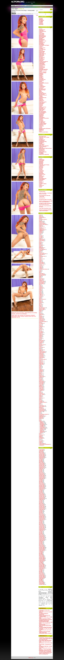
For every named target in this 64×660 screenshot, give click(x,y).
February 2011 (41, 535)
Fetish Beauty (43, 635)
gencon (40, 305)
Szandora (40, 182)
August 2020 (41, 450)
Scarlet (40, 392)
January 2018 (41, 464)
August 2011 (41, 530)
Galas (40, 297)
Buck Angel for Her (42, 136)
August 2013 (41, 509)
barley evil (46, 590)
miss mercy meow (42, 359)
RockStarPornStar (42, 108)
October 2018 (41, 456)
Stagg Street (41, 115)
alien (40, 218)
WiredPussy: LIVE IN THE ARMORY (45, 649)
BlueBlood (41, 19)
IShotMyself (41, 76)
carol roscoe (41, 258)
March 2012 (41, 524)
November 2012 (41, 517)
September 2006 (42, 577)
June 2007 (41, 570)
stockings (41, 401)
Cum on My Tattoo (42, 49)
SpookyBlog (41, 114)
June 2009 (41, 552)
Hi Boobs (40, 143)
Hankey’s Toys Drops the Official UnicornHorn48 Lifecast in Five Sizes (45, 619)
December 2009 (41, 547)
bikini (40, 246)
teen (40, 413)
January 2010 (41, 546)
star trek (40, 400)
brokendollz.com (42, 256)
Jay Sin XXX (41, 78)
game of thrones (42, 299)
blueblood (50, 591)
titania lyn (41, 418)
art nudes (40, 237)
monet (40, 360)
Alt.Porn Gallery (20, 5)
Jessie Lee (41, 334)
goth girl (40, 313)
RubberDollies (42, 431)
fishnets (40, 293)
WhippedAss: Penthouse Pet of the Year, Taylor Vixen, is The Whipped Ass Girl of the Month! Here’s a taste (45, 651)
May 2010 (40, 543)
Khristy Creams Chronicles (44, 145)
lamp (40, 346)
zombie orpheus (42, 443)
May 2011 (40, 532)
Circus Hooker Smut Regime (44, 45)
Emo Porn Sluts (42, 57)
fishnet (40, 292)
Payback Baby (41, 100)
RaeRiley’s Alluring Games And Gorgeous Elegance (44, 616)
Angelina (40, 228)
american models (42, 223)
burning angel (28, 315)
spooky (51, 602)
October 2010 (41, 538)
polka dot (40, 377)
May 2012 (40, 522)
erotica (40, 286)
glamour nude (41, 308)
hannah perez (41, 319)
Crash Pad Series (42, 47)
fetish (40, 291)
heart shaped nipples (42, 321)
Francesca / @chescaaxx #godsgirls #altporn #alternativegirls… (45, 210)
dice (40, 277)
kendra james (41, 340)
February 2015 (41, 494)
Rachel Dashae (41, 381)
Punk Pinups (41, 103)
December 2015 (41, 485)
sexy (35, 316)
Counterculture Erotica (43, 269)
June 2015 (41, 490)
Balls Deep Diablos (42, 36)
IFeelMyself (41, 73)
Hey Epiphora (41, 142)
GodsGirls (41, 22)
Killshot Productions (42, 146)
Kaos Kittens (41, 82)
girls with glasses (42, 307)
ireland (40, 328)
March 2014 (41, 503)
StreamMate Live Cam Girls (44, 118)
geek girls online (42, 596)
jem (39, 330)
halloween (41, 316)
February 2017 (41, 473)
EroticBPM (41, 58)
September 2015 (42, 488)
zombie (40, 442)
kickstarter (41, 342)
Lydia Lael (41, 353)
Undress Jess (41, 185)
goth (47, 598)
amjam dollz (41, 226)
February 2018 (41, 463)
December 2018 (41, 454)
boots (40, 251)
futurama (40, 296)
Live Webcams (29, 5)
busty (40, 257)
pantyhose (41, 370)
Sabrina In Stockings (42, 151)
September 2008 (42, 560)
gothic (51, 598)
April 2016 (41, 482)
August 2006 (41, 578)
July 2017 (40, 469)
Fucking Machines (42, 62)
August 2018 (41, 458)
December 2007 (41, 565)
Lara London (41, 347)
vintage (40, 435)
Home (13, 5)
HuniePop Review (42, 191)
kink (40, 343)
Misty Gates (41, 92)
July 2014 (40, 500)
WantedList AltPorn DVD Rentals (44, 128)
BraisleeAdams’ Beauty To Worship (45, 633)
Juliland (40, 81)
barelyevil (43, 590)
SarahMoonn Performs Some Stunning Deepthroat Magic (44, 621)
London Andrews (42, 352)
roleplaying (41, 390)
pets (40, 372)
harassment (41, 320)
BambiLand (41, 161)
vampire (40, 433)
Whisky (40, 436)
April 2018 (41, 461)
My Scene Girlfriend (42, 93)
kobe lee (40, 345)
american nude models (43, 224)
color (40, 264)
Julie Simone (41, 80)
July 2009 (40, 551)
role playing (41, 389)
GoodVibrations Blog (42, 141)
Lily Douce (41, 171)
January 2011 (41, 536)
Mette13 (40, 91)
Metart (40, 90)
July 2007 (40, 569)
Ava (39, 241)
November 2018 (41, 455)
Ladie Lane (41, 147)
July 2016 (40, 479)
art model (40, 235)
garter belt (41, 302)
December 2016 (41, 475)
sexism (40, 395)
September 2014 (42, 498)
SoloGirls (41, 432)
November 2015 (41, 486)
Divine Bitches (41, 55)
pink (40, 373)
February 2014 (41, 504)
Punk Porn (41, 104)
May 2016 (40, 481)
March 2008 (41, 563)
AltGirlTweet (41, 30)
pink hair (40, 374)
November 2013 (41, 507)
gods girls (49, 597)
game (40, 298)
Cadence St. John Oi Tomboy (44, 137)
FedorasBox (41, 60)
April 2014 (41, 502)
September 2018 (42, 457)
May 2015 (40, 491)
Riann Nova (41, 386)
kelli (40, 339)
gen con (40, 304)
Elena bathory (41, 283)
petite (30, 316)
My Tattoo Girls (41, 94)
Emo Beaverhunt (42, 139)
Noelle (40, 366)
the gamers (41, 415)
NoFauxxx (41, 98)
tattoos (40, 411)
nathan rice (41, 364)
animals (40, 231)
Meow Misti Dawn (42, 174)
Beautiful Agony (42, 39)
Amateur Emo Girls (42, 31)
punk (51, 601)
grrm (40, 315)
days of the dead (42, 274)
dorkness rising (42, 281)
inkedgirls (40, 601)
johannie (40, 336)
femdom (40, 290)
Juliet (40, 337)
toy (39, 419)
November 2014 (41, 496)
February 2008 (41, 564)
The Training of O (42, 121)
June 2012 (41, 521)
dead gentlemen (42, 275)
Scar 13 (40, 181)
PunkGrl (40, 106)
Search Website (51, 9)
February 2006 (41, 582)
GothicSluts (41, 23)
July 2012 (40, 520)
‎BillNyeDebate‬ (41, 247)
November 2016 (41, 476)
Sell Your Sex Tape (42, 111)
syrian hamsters (42, 406)
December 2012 (41, 516)
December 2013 (41, 506)
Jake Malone (41, 77)
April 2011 (41, 533)
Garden (40, 301)
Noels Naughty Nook (42, 97)
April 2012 (41, 523)
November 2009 (41, 548)
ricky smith (41, 387)
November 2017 (41, 465)
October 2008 (41, 559)
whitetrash (41, 437)
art (39, 234)
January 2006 (41, 583)
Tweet (37, 15)
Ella (39, 284)
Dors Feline (41, 167)
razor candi (41, 384)
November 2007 (41, 566)
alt (39, 220)
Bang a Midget (41, 37)
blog (49, 590)
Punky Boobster (42, 179)
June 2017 (41, 470)
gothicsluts (40, 599)
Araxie (40, 233)
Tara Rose (41, 408)
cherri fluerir (41, 263)
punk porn (43, 602)
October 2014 (41, 497)
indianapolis (41, 326)
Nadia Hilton (41, 362)
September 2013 (42, 508)
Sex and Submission (42, 112)
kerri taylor (41, 341)
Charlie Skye (41, 262)
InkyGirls (40, 75)
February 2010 (41, 545)
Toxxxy (40, 184)
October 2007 (41, 567)
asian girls (21, 315)
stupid (40, 403)
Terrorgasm (41, 120)
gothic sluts (41, 314)
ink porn (43, 601)
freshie (40, 295)
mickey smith (41, 357)
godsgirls (41, 597)
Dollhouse (41, 280)
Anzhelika (41, 232)
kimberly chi (26, 316)
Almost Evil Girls (42, 29)
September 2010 (42, 539)
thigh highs (41, 416)
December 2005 (41, 584)
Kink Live (40, 84)
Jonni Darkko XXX (42, 79)
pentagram (41, 371)
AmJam (40, 225)
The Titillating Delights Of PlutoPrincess (43, 614)
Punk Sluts (41, 105)
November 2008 (41, 558)
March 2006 (41, 581)
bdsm (40, 244)
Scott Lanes (41, 110)
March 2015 (41, 493)
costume (40, 268)
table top (40, 407)
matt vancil (41, 356)
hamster (40, 317)
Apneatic (40, 158)
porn (40, 378)
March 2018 (41, 462)
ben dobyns (41, 245)
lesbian (40, 350)
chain (40, 259)
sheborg (40, 396)
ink (39, 327)
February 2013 (41, 514)
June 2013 (41, 511)
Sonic (40, 399)
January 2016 (41, 484)
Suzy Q (40, 404)
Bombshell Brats (42, 42)
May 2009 (40, 553)
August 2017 (41, 468)
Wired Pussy (41, 130)
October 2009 (41, 549)
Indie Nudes (41, 74)
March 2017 (41, 472)
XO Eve (40, 187)
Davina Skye (41, 273)
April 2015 (41, 492)
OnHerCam (41, 99)
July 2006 (40, 579)
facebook (40, 287)
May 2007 (40, 571)
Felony (40, 289)
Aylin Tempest (41, 160)
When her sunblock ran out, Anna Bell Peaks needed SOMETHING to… (45, 201)
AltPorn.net (43, 608)
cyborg (40, 270)
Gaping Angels (41, 63)
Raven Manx (41, 383)
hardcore (19, 316)
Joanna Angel (41, 170)
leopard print (41, 349)
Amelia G (40, 32)
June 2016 (41, 480)
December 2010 (41, 537)
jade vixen (41, 329)
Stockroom (41, 116)
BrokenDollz (41, 43)
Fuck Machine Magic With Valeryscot (45, 627)
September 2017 (42, 467)
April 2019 (41, 451)
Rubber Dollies (41, 109)
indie (44, 600)
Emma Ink (41, 56)
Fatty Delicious (41, 140)
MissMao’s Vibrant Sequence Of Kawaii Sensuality (44, 624)
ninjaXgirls (41, 96)
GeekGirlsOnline (42, 64)
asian (25, 13)
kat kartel (40, 338)
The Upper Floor (42, 122)
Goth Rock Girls (42, 67)
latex (40, 348)
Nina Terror (41, 177)
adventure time (41, 217)
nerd (40, 365)
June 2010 (41, 542)
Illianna (40, 325)
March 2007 (41, 573)
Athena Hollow (41, 159)
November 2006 (41, 576)
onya (40, 368)
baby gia (40, 242)
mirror (40, 358)
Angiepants (41, 230)
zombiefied (41, 445)
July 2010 (40, 541)
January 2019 (41, 453)
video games (41, 434)
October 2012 (41, 518)
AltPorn (19, 13)
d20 (39, 272)
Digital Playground (42, 53)
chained (40, 260)
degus (40, 276)
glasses (40, 310)
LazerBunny (41, 85)
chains (40, 261)
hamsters (40, 318)
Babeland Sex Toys (42, 35)
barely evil (40, 590)
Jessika (40, 335)
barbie (40, 243)
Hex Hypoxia (41, 323)
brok (40, 255)
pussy (32, 316)
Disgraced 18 (41, 54)
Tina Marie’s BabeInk (42, 123)
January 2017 (41, 474)
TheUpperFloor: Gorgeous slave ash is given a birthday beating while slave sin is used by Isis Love (45, 638)
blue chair (41, 248)
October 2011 (41, 528)
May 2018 (40, 460)
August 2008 (41, 561)
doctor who (41, 279)
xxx (32, 13)
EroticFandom (42, 427)
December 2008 (41, 557)
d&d (40, 271)
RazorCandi (41, 24)
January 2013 (41, 515)
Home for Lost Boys (42, 72)
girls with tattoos (14, 316)
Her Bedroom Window (43, 70)
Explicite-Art (41, 59)
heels (40, 322)
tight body (41, 417)
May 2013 (40, 512)
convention (41, 265)
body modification (42, 249)
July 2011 (40, 531)
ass (24, 315)
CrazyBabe (41, 48)
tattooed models (42, 410)
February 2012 (41, 525)
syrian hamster (41, 405)
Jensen (40, 333)
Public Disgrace (42, 102)
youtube (40, 441)
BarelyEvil (41, 18)
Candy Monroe (41, 165)
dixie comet (41, 278)
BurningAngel (29, 13)
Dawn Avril (41, 50)
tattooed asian (14, 317)
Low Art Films (41, 87)
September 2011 (42, 529)
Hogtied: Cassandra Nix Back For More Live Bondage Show (45, 653)
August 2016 (41, 478)
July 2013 (40, 510)
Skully (40, 398)
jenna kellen (41, 332)
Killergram (41, 83)
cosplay (40, 267)
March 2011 (41, 534)
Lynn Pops (41, 88)
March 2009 (41, 555)
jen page (40, 331)
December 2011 (41, 526)
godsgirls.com (42, 598)
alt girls (13, 315)
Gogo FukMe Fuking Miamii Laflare (45, 208)
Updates (40, 421)
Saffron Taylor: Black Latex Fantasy (45, 640)
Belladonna (41, 163)
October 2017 (41, 466)
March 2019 (41, 452)
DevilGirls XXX (41, 52)
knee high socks (42, 344)
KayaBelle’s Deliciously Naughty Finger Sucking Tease (44, 632)
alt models (45, 589)
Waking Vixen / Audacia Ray (44, 154)
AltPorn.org (17, 1)
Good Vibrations (42, 66)
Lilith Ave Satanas (42, 351)
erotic (40, 285)
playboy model (41, 376)
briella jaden (41, 254)
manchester (41, 354)
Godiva (40, 311)
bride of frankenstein (42, 253)
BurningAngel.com (45, 593)
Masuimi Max (41, 173)
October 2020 (41, 449)
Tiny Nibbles (41, 153)
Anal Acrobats (41, 33)
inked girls (22, 316)
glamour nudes (41, 309)
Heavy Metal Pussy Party (43, 69)
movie (40, 361)
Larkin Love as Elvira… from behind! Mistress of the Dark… (45, 193)
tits (17, 317)
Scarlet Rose (41, 393)
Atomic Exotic (41, 240)
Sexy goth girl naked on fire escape (45, 199)
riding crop (41, 388)
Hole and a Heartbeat (42, 71)
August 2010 (41, 540)
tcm (39, 412)
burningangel (33, 315)
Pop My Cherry (41, 149)
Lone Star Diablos (42, 86)
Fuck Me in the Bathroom (43, 61)
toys (40, 420)
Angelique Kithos (42, 229)
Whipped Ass (41, 129)
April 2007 (41, 572)
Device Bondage (42, 51)
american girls (41, 222)
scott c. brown (41, 394)
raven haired (41, 382)
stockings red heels (42, 402)
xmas (40, 439)
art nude (40, 236)
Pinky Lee (41, 375)
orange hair (41, 369)
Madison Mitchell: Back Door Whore (45, 148)
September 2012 (42, 519)
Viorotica (40, 126)
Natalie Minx (41, 363)
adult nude (41, 216)
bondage (40, 250)
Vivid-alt (40, 127)
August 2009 (41, 550)
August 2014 (41, 499)
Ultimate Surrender (42, 124)
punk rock (41, 380)
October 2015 (41, 487)
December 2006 (41, 575)
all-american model (42, 219)
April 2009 (41, 554)
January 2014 (41, 505)
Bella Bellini (41, 162)
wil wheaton (41, 438)
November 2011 (41, 527)
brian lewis (41, 252)
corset (40, 266)
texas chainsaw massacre (43, 414)
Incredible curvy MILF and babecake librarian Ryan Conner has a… (45, 204)
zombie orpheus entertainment (44, 444)
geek (40, 303)
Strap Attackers (42, 117)
